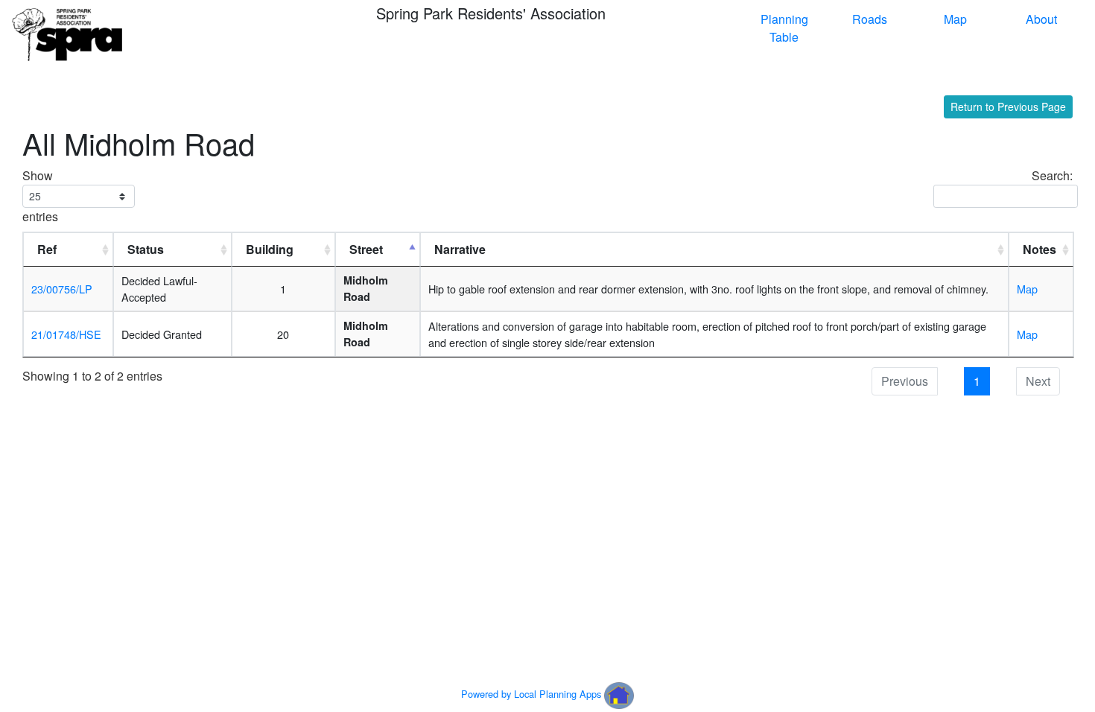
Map (955, 19)
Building (269, 249)
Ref (47, 249)
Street (366, 249)
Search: (1052, 175)
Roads (869, 19)
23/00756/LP (61, 288)
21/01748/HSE (66, 334)
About (1041, 19)
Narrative (460, 249)
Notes (1039, 249)
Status (145, 249)
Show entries (40, 196)
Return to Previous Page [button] (1008, 106)
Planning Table (784, 27)
